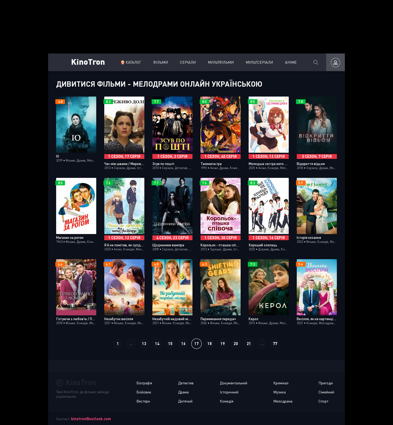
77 (275, 343)
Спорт (323, 401)
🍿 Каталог (130, 62)
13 (144, 343)
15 (170, 343)
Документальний (233, 383)
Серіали (188, 62)
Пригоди (325, 383)
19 (223, 343)
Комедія (226, 401)
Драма (183, 392)
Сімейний (326, 392)
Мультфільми (221, 62)
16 (183, 343)
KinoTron (88, 61)
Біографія (144, 383)
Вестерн (143, 401)
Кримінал (280, 383)
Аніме (291, 62)
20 (236, 343)
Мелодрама (282, 401)
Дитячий (185, 401)
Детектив (186, 383)
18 (209, 343)
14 (157, 343)
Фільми (160, 62)
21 (249, 343)
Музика (279, 392)
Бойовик (143, 392)
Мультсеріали (259, 62)
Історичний (229, 392)
